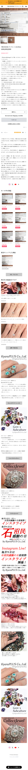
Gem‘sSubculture (14, 458)
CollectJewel (14, 513)
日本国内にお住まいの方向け (14, 124)
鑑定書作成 (4, 108)
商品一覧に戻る (14, 274)
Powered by (12, 756)
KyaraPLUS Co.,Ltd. (14, 403)
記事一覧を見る (14, 348)
